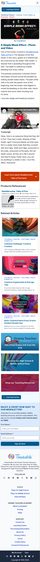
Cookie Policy (20, 542)
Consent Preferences (20, 545)
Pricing (20, 509)
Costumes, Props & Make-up (25, 15)
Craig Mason (21, 41)
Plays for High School (20, 490)
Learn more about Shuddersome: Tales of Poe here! (18, 176)
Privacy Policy (20, 535)
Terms (20, 539)
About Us (20, 532)
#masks (12, 17)
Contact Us (20, 522)
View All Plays (20, 497)
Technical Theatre (7, 15)
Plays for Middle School (20, 493)
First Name (6, 424)
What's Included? (20, 506)
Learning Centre (20, 525)
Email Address (7, 434)
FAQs (20, 513)
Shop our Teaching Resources (20, 383)
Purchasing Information (20, 529)
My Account (17, 553)
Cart (26, 553)
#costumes (4, 17)
